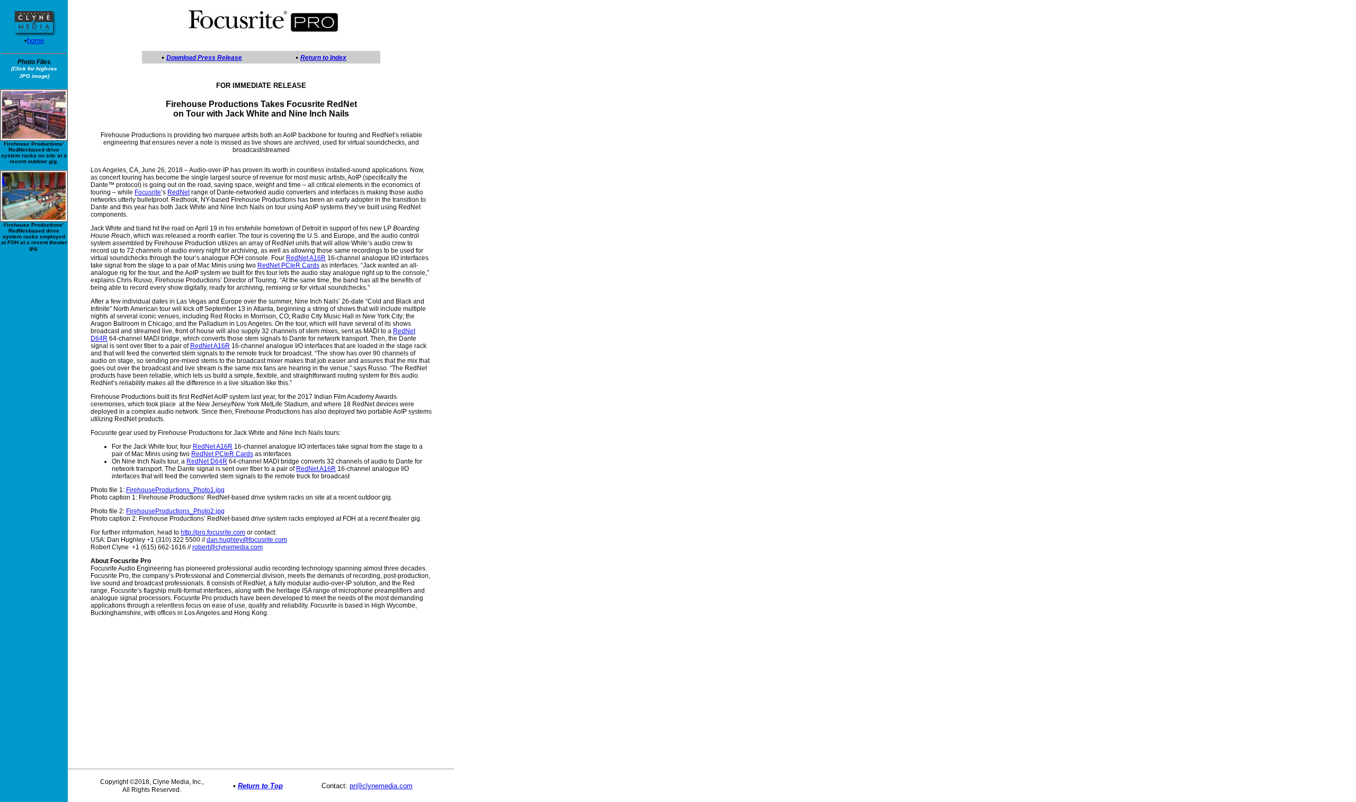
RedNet (178, 192)
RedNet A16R (306, 258)
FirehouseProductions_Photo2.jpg (175, 511)
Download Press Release (204, 57)
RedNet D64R (206, 461)
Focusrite (148, 192)
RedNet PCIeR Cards (288, 265)
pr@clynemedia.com (381, 786)
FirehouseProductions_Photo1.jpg (175, 490)
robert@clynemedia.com (227, 547)
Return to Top (260, 786)
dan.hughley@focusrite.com (247, 539)
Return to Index (323, 57)
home (35, 40)
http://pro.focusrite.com (213, 532)
